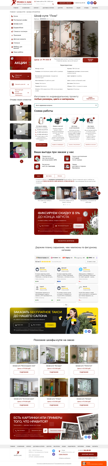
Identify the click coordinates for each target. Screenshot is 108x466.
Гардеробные (18, 27)
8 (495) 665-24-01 (79, 1)
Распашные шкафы (20, 20)
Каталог (36, 7)
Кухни (16, 16)
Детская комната (20, 39)
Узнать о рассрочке (74, 144)
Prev (21, 104)
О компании (25, 7)
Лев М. (85, 267)
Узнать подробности (90, 98)
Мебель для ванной (18, 47)
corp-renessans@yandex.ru (87, 458)
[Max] (91, 3)
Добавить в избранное (64, 458)
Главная (16, 7)
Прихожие (17, 35)
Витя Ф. (85, 286)
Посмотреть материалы (66, 240)
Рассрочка (69, 7)
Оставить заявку (41, 144)
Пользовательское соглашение (63, 463)
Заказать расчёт (90, 60)
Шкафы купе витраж (33, 12)
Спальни (17, 43)
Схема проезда (63, 454)
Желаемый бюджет (63, 225)
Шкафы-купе (21, 12)
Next (21, 161)
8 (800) (84, 450)
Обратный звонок (88, 454)
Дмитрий (63, 267)
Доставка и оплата (48, 7)
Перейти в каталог (91, 144)
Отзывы (86, 7)
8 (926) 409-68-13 (79, 5)
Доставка (49, 176)
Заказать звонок (65, 3)
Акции (78, 7)
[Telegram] (88, 3)
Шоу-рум (60, 7)
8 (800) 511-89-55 (79, 3)
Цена (38, 176)
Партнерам (81, 446)
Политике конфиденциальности (46, 231)
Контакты (95, 7)
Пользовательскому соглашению (61, 231)
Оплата (60, 176)
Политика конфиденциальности (45, 463)
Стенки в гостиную (20, 31)
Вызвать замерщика (57, 144)
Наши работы (18, 52)
